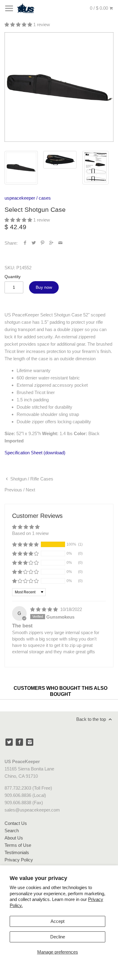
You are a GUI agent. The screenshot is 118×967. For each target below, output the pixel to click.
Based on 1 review (30, 533)
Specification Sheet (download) (35, 452)
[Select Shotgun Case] (59, 87)
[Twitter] (9, 742)
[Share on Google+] (51, 243)
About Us (14, 837)
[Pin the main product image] (42, 243)
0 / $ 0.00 (99, 8)
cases (45, 198)
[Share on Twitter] (34, 243)
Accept (57, 921)
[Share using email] (60, 243)
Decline (57, 936)
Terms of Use (18, 845)
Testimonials (17, 852)
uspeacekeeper (20, 198)
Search (12, 830)
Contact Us (16, 823)
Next (30, 489)
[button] (19, 24)
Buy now (44, 287)
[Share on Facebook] (25, 243)
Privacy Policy (19, 859)
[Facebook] (19, 742)
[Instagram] (29, 742)
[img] (44, 609)
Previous (13, 489)
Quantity (13, 276)
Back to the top (91, 719)
